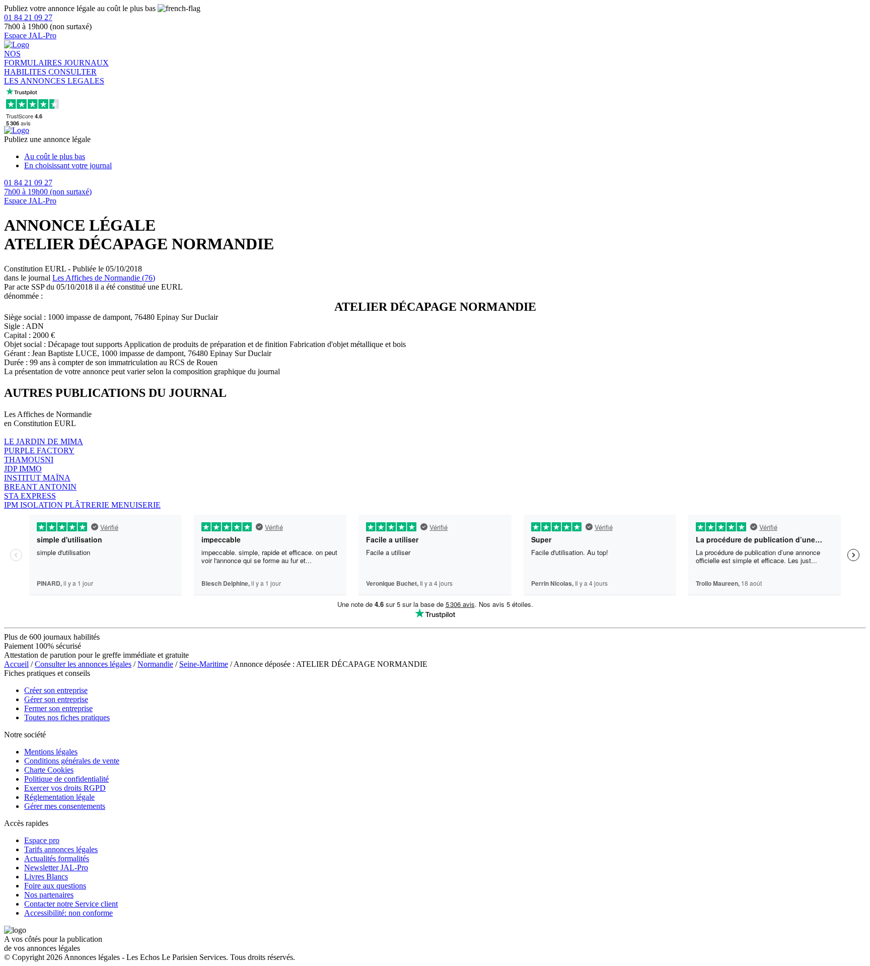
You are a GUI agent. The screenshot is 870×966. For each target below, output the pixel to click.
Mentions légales (51, 751)
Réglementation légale (59, 797)
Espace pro (41, 840)
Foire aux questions (55, 885)
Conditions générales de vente (71, 760)
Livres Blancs (46, 876)
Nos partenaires (49, 894)
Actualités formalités (56, 858)
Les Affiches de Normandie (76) (103, 277)
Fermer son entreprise (58, 708)
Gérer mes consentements (64, 806)
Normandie (155, 664)
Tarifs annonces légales (61, 849)
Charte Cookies (49, 770)
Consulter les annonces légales (83, 664)
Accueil (16, 664)
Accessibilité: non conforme (68, 913)
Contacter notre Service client (71, 904)
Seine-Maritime (203, 664)
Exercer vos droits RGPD (65, 788)
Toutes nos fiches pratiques (67, 717)
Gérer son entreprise (56, 699)
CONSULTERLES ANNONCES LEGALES (54, 76)
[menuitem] (445, 156)
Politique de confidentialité (66, 779)
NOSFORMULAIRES (34, 58)
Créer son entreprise (56, 690)
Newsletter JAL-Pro (56, 867)
